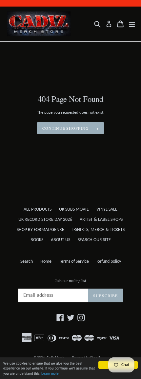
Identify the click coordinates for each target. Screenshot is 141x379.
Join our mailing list (70, 280)
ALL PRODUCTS (37, 209)
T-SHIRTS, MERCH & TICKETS (98, 229)
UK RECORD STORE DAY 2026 (45, 219)
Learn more (50, 373)
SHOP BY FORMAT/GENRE (40, 229)
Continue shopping (65, 128)
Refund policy (108, 261)
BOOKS (36, 239)
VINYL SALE (106, 209)
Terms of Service (74, 261)
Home (45, 261)
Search (26, 261)
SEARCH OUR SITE (94, 239)
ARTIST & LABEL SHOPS (101, 219)
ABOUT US (60, 239)
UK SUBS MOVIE (74, 209)
